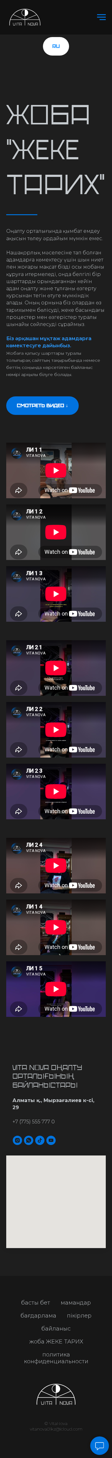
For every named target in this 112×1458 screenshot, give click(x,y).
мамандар (76, 1302)
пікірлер (79, 1315)
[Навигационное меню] (101, 17)
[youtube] (51, 1140)
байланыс (56, 1328)
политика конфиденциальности (56, 1358)
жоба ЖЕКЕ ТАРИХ (56, 1341)
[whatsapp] (28, 1140)
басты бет (35, 1302)
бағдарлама (38, 1315)
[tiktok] (39, 1140)
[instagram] (17, 1140)
